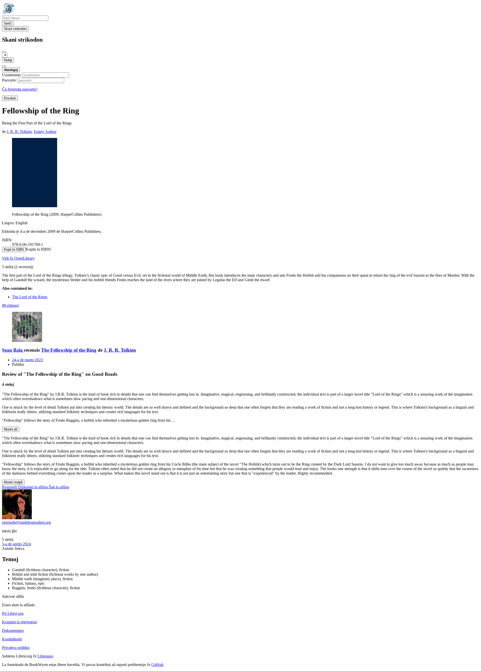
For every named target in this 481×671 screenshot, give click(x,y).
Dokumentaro (13, 630)
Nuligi (8, 60)
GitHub (157, 664)
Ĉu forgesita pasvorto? (20, 89)
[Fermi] (4, 51)
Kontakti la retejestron (19, 622)
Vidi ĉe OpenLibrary (18, 258)
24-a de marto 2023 (27, 360)
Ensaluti (10, 98)
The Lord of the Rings (29, 297)
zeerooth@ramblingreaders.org (26, 522)
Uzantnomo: (12, 75)
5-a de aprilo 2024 (16, 544)
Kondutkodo (12, 639)
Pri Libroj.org (13, 613)
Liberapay (46, 656)
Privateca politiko (16, 647)
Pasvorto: (9, 80)
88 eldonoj (10, 305)
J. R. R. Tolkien (120, 350)
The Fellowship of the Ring (68, 350)
